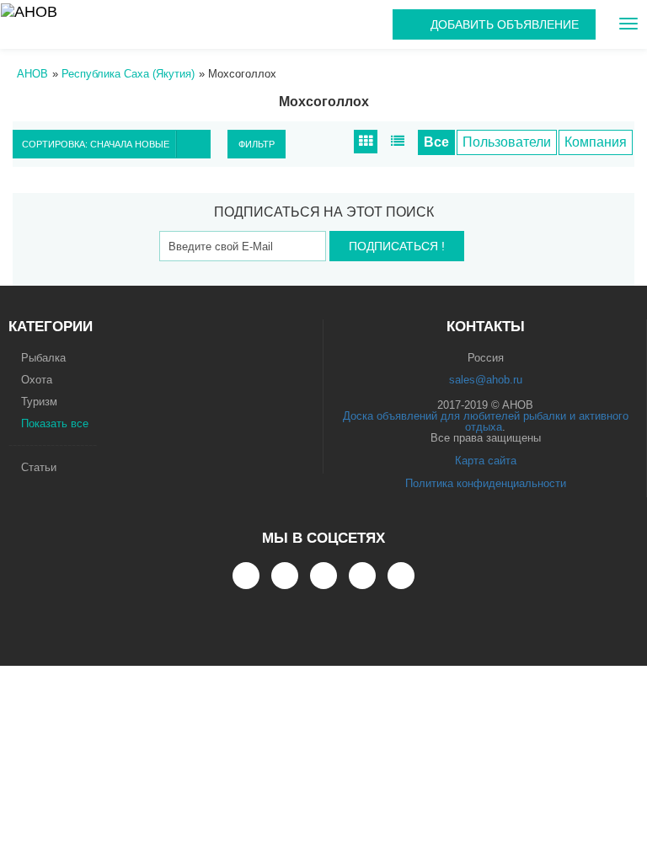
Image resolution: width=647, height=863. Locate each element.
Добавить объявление (504, 24)
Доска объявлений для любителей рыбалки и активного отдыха (485, 421)
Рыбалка (43, 357)
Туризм (39, 401)
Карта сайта (485, 460)
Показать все (54, 423)
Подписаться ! (397, 246)
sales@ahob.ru (485, 379)
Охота (36, 379)
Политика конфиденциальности (485, 483)
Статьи (38, 467)
